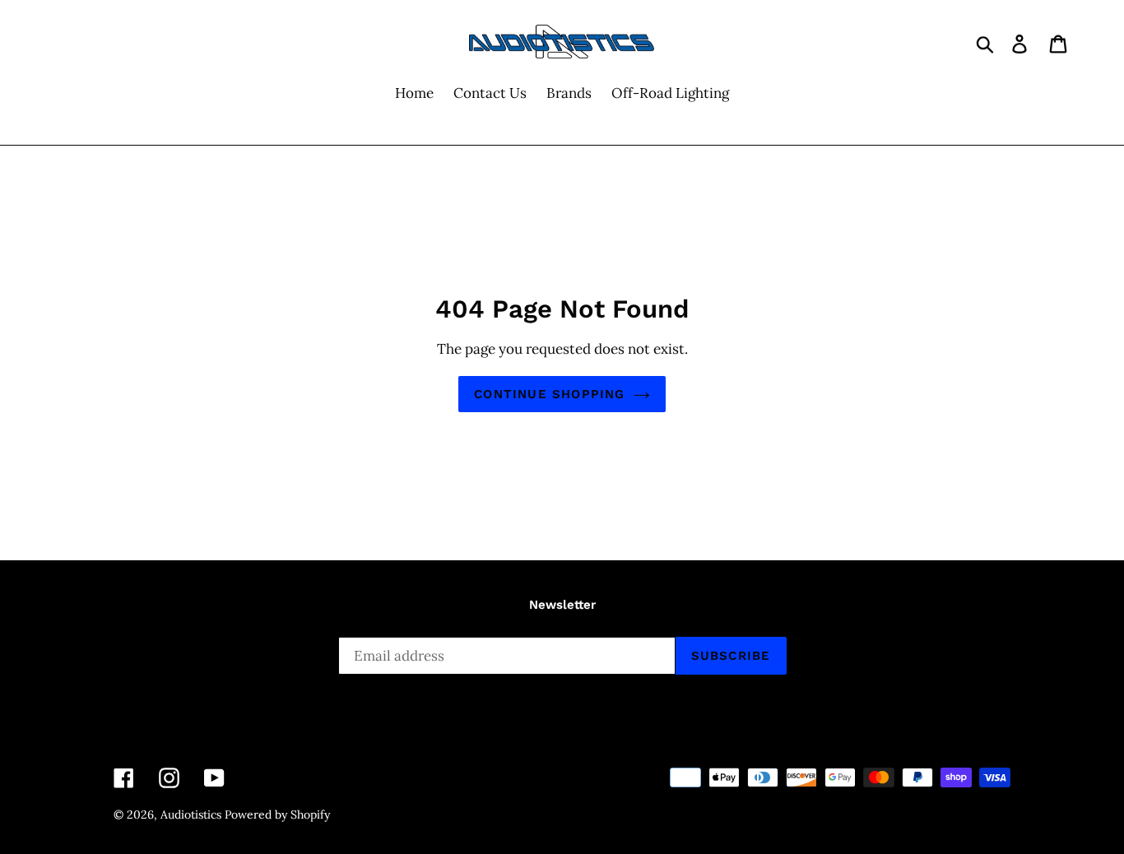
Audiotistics (190, 814)
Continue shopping (549, 394)
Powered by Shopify (277, 814)
